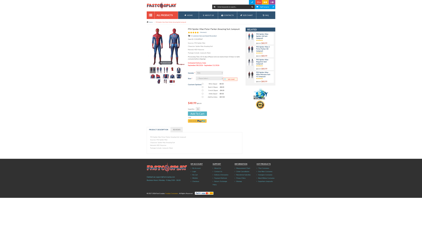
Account (265, 2)
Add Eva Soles (216, 97)
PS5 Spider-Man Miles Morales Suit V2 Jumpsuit (263, 74)
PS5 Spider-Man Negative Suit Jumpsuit (262, 62)
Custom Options (195, 84)
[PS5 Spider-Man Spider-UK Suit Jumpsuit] (250, 34)
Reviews (176, 130)
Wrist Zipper (216, 84)
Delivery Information (221, 175)
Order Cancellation (242, 171)
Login (194, 171)
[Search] (252, 7)
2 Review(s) (203, 32)
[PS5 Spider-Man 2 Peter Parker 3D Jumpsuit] (250, 47)
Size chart (231, 79)
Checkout (195, 181)
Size (190, 78)
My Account (196, 168)
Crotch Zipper (216, 90)
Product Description (158, 130)
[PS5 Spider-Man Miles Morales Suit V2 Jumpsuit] (250, 72)
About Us (209, 15)
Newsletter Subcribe (243, 175)
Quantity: (191, 109)
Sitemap (239, 181)
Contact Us (218, 171)
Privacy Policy (241, 178)
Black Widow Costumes (266, 178)
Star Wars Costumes (265, 171)
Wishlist (195, 178)
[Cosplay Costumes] (161, 6)
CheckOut (252, 2)
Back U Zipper (216, 87)
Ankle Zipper (216, 93)
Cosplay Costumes (171, 193)
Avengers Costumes (265, 175)
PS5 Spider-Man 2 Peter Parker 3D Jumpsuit (263, 49)
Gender (191, 73)
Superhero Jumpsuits (265, 181)
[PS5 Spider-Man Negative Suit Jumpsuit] (250, 60)
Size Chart (248, 15)
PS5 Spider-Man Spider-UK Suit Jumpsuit (262, 36)
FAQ (267, 15)
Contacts (229, 15)
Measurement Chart (243, 168)
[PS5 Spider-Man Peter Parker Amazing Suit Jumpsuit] (153, 70)
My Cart (195, 175)
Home (151, 22)
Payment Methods (220, 178)
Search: (214, 7)
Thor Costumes (263, 168)
